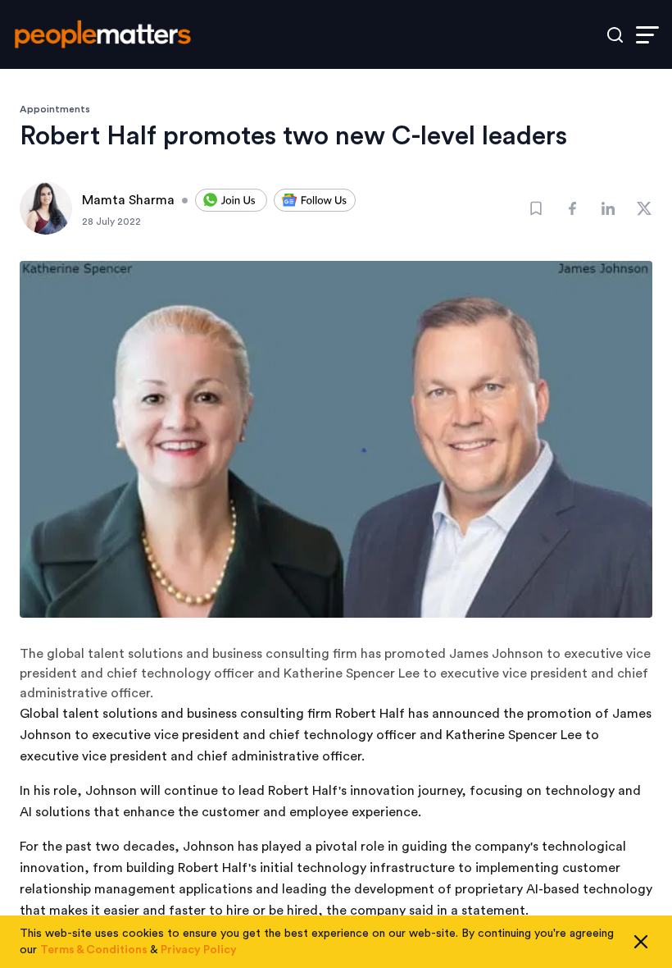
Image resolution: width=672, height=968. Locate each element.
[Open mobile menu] (647, 34)
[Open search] (615, 35)
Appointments (55, 109)
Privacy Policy (199, 950)
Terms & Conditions (94, 950)
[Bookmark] (536, 208)
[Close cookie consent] (640, 941)
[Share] (572, 208)
